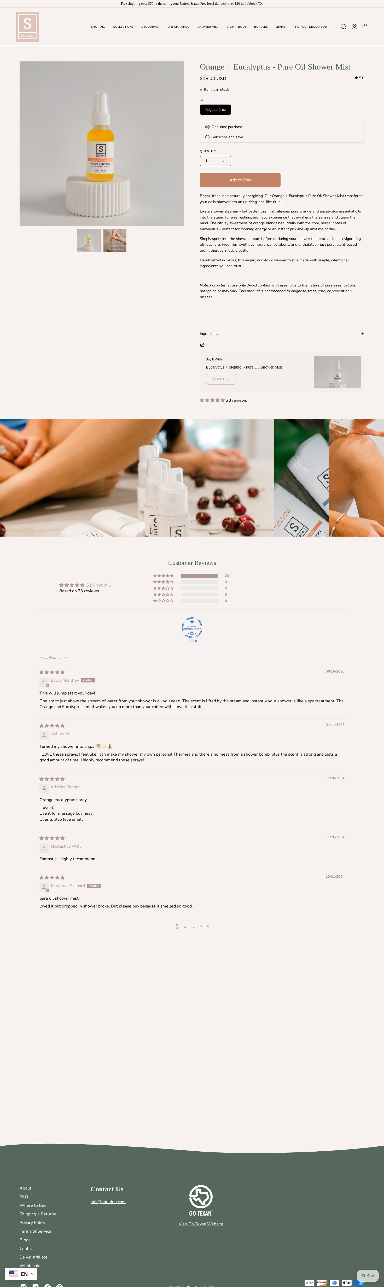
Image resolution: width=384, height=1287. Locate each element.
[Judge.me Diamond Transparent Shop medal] (192, 627)
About (25, 1188)
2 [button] (185, 926)
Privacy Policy (32, 1223)
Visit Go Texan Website (201, 1224)
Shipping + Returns (38, 1214)
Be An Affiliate (34, 1257)
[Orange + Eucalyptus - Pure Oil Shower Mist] (89, 240)
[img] (359, 78)
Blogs (25, 1240)
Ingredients (209, 333)
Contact (27, 1248)
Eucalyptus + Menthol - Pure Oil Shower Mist (244, 367)
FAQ (24, 1197)
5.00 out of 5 (98, 585)
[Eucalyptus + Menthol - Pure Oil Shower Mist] (337, 372)
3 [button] (193, 926)
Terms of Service (35, 1231)
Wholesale (30, 1266)
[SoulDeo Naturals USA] (27, 27)
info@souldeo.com (108, 1202)
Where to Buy (33, 1205)
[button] (150, 27)
